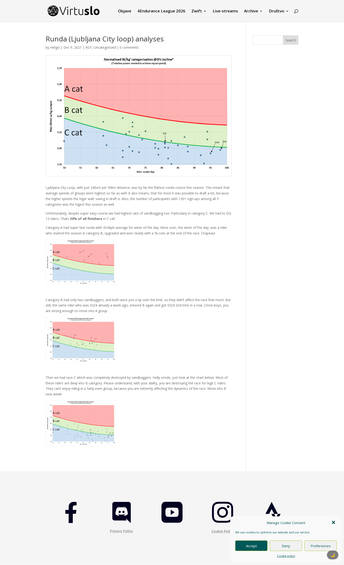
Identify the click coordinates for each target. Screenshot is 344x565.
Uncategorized (105, 47)
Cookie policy (286, 556)
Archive (251, 11)
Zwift (196, 11)
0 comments (129, 47)
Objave (124, 11)
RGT (88, 47)
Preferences (321, 545)
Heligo (55, 47)
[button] (334, 523)
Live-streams (225, 11)
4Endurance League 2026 (161, 11)
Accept (251, 545)
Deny (286, 545)
